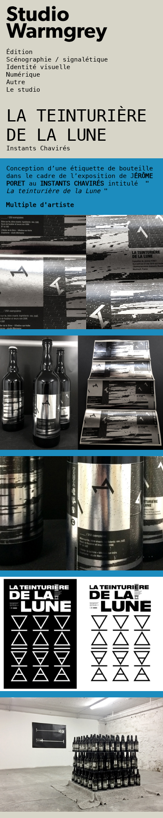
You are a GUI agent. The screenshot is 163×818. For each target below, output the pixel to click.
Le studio (23, 89)
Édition (19, 52)
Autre (15, 82)
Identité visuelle (38, 67)
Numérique (23, 74)
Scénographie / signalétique (57, 59)
